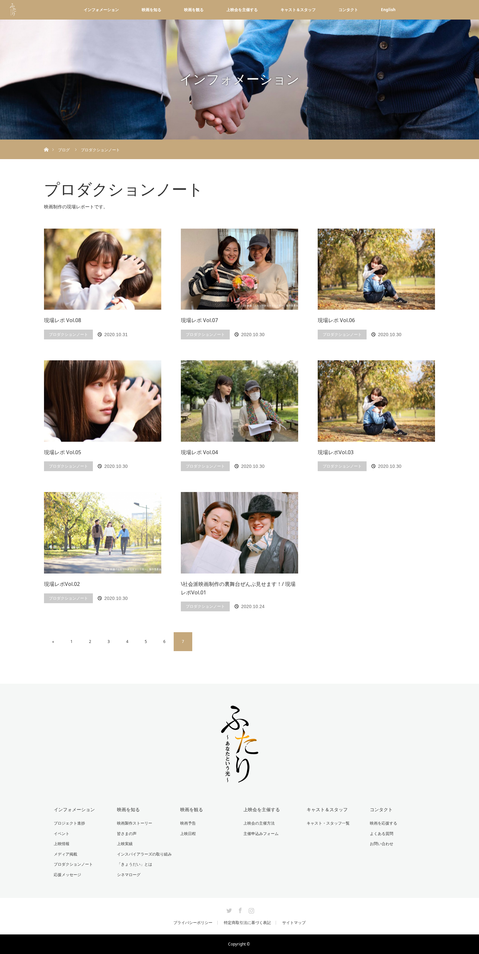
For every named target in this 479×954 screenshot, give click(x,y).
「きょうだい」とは (134, 864)
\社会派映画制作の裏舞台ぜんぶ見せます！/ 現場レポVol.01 (238, 588)
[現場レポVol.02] (102, 533)
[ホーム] (46, 142)
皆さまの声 (127, 833)
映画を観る (194, 9)
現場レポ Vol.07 (199, 320)
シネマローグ (128, 874)
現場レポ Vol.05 (62, 452)
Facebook (239, 909)
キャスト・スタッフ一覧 (328, 823)
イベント (61, 833)
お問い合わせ (381, 843)
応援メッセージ (67, 874)
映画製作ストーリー (134, 823)
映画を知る (151, 9)
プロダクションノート (68, 334)
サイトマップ (294, 923)
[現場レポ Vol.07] (239, 269)
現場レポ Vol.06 (336, 320)
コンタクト (348, 9)
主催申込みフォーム (261, 833)
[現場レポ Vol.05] (102, 401)
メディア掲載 (65, 854)
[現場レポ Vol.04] (239, 401)
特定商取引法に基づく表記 (247, 923)
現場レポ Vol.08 (62, 320)
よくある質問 (381, 833)
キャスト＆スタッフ (298, 9)
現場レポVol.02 (62, 584)
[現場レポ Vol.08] (102, 269)
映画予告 (188, 823)
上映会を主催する (242, 9)
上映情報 (61, 843)
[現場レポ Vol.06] (376, 269)
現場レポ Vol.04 (199, 452)
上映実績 (125, 843)
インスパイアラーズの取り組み (144, 854)
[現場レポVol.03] (376, 401)
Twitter (228, 909)
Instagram (250, 909)
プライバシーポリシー (192, 923)
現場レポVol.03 (336, 452)
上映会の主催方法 (259, 823)
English (388, 9)
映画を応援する (383, 823)
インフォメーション (101, 9)
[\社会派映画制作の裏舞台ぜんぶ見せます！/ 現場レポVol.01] (239, 533)
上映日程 (188, 833)
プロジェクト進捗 (69, 823)
